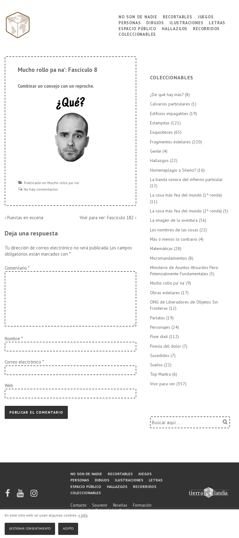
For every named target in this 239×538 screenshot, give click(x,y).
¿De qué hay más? (167, 94)
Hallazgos (174, 28)
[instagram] (34, 495)
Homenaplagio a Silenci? (173, 170)
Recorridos (206, 28)
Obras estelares (165, 292)
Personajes (160, 327)
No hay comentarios (41, 189)
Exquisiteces (161, 132)
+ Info (83, 515)
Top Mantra (160, 374)
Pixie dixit (159, 336)
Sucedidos (159, 355)
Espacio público (137, 28)
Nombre (12, 338)
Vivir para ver (162, 384)
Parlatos (157, 318)
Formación (142, 505)
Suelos (156, 365)
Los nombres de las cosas (174, 230)
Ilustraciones (186, 22)
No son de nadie (138, 16)
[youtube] (20, 495)
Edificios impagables (169, 113)
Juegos (206, 16)
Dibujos (155, 22)
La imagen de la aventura (174, 220)
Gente (155, 151)
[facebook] (8, 495)
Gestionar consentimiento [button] (29, 528)
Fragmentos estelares (170, 142)
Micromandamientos (168, 258)
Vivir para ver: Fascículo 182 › (108, 217)
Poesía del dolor (165, 346)
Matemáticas (161, 248)
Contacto (78, 505)
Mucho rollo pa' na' (63, 182)
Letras (217, 22)
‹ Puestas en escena (24, 217)
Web (9, 385)
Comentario (17, 268)
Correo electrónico (23, 362)
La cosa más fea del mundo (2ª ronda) (186, 211)
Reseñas (120, 505)
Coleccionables (137, 34)
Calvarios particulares (170, 104)
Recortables (177, 16)
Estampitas (160, 123)
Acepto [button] (68, 528)
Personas (130, 22)
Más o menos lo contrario (173, 239)
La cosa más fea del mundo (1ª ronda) (186, 195)
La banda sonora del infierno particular (186, 179)
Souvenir (99, 505)
